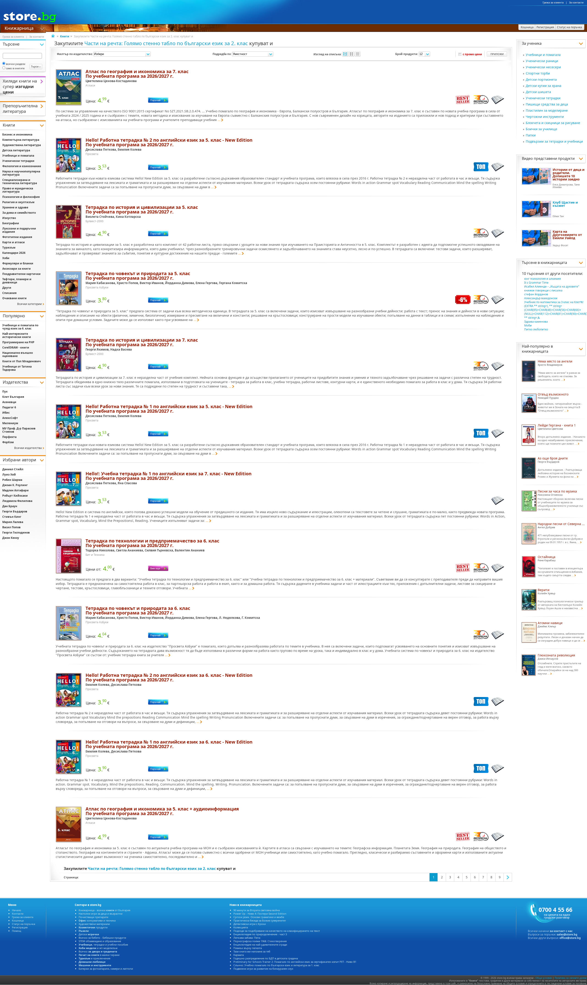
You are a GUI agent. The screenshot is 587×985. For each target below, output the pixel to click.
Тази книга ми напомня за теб (251, 951)
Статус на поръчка (23, 924)
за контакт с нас (561, 931)
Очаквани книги (14, 298)
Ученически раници (542, 61)
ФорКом (8, 442)
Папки (531, 135)
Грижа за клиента (553, 2)
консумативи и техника (97, 920)
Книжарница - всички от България (104, 910)
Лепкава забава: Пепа (246, 937)
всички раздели (15, 64)
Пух (5, 391)
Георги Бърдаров (14, 511)
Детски (89, 934)
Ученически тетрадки (543, 98)
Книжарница (19, 27)
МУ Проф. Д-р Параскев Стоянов (19, 430)
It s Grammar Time (536, 283)
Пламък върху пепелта (247, 948)
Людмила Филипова (17, 501)
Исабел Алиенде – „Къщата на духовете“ (551, 286)
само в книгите (15, 68)
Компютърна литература (20, 140)
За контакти (576, 2)
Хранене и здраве (15, 207)
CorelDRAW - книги (15, 347)
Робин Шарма (12, 480)
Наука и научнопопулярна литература (21, 173)
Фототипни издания (17, 237)
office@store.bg (570, 938)
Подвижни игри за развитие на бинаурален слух (263, 968)
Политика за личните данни (570, 977)
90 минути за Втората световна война (256, 910)
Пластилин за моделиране (547, 110)
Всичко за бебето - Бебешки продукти (102, 937)
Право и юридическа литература (17, 190)
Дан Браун (9, 506)
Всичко (98, 951)
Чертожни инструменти (545, 116)
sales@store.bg (567, 934)
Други (6, 288)
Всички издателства (28, 448)
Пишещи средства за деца (547, 104)
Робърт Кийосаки (15, 496)
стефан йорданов (536, 294)
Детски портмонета (541, 79)
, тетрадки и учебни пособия (103, 944)
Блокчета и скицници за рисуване (553, 123)
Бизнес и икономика (17, 134)
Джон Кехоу (10, 538)
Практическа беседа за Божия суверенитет (259, 920)
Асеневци (9, 402)
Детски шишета (538, 92)
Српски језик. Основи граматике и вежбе (258, 917)
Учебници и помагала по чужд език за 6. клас (20, 326)
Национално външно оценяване (17, 354)
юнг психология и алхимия (542, 279)
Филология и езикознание (21, 166)
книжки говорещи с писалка (543, 290)
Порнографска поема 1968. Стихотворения (260, 941)
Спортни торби (538, 73)
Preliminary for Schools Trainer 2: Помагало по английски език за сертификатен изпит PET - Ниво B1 (294, 961)
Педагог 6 (9, 407)
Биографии (10, 223)
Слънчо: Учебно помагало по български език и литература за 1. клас (276, 965)
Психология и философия (21, 197)
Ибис (6, 413)
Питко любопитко (536, 329)
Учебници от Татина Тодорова (17, 368)
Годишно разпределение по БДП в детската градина (265, 958)
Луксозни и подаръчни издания (19, 230)
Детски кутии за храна (543, 85)
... (219, 120)
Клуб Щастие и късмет (565, 204)
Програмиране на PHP (18, 342)
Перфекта (9, 437)
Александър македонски (540, 298)
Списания (9, 293)
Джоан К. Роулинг (15, 485)
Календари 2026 (13, 253)
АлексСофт (10, 418)
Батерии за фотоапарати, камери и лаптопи (106, 968)
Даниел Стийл (12, 469)
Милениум (10, 423)
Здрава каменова (536, 322)
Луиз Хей (9, 474)
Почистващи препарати (93, 917)
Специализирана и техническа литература (19, 181)
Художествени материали (94, 924)
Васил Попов (11, 527)
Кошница (18, 920)
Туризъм (8, 247)
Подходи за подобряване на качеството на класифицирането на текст (276, 930)
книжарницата (554, 262)
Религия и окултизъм (18, 202)
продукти (93, 927)
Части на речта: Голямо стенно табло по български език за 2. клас (166, 43)
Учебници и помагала (543, 55)
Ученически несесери (543, 67)
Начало (16, 910)
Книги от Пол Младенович (21, 361)
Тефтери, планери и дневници (16, 280)
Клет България (13, 397)
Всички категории (29, 304)
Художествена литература (21, 145)
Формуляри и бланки (17, 263)
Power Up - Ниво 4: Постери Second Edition (259, 913)
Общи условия (543, 977)
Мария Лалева (12, 522)
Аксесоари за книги (16, 269)
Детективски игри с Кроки (249, 924)
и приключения (94, 958)
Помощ (16, 930)
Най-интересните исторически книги (16, 335)
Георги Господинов (16, 532)
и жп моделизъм (98, 948)
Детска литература (16, 150)
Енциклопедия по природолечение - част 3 (260, 934)
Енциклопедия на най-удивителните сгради (260, 944)
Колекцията (240, 927)
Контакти (17, 913)
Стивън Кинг (11, 517)
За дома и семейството (19, 213)
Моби (528, 325)
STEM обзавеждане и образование (100, 941)
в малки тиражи (99, 955)
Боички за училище (541, 129)
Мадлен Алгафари (15, 490)
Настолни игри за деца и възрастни (100, 913)
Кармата (238, 955)
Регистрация (20, 927)
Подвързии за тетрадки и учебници (554, 141)
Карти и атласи (13, 242)
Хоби (5, 258)
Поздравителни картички (21, 274)
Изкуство (9, 218)
